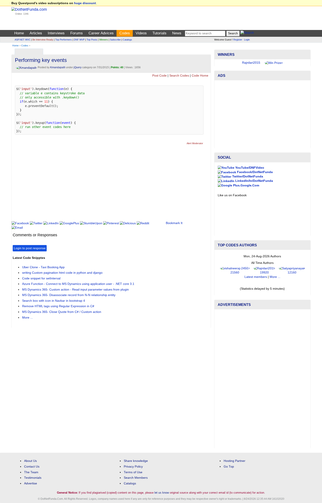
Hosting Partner (234, 461)
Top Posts (92, 39)
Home (19, 33)
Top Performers (63, 39)
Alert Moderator (195, 143)
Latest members (255, 277)
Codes (124, 33)
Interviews (56, 33)
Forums (76, 33)
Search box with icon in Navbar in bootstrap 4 (53, 300)
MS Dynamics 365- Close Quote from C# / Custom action (61, 312)
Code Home (200, 75)
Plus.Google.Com (245, 185)
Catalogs (127, 39)
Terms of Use (133, 472)
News (176, 33)
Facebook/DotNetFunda (254, 172)
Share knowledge (136, 461)
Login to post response (30, 248)
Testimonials (32, 477)
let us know (161, 492)
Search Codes (179, 75)
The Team (31, 472)
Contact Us (31, 466)
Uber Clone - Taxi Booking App (43, 267)
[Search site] (247, 33)
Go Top (229, 466)
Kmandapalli (57, 67)
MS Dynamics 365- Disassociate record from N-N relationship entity (68, 295)
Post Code (159, 75)
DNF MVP (79, 39)
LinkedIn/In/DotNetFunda (253, 180)
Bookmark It (174, 223)
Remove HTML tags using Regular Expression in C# (58, 306)
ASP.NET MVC (22, 39)
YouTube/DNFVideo (249, 167)
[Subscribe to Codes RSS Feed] (207, 50)
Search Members (136, 477)
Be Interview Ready (42, 39)
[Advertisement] (92, 185)
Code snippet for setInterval (41, 278)
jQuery (77, 67)
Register (237, 39)
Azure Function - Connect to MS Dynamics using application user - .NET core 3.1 (78, 284)
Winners (103, 39)
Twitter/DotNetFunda (247, 176)
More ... (27, 317)
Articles (36, 33)
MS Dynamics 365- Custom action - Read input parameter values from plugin (75, 289)
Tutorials (159, 33)
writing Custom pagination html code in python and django (62, 272)
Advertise (30, 483)
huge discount (85, 3)
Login (247, 39)
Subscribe (115, 39)
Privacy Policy (133, 466)
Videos (141, 33)
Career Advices (101, 33)
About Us (30, 461)
